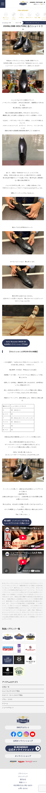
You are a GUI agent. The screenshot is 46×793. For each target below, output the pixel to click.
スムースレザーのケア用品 (11, 691)
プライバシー (23, 773)
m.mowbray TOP (6, 22)
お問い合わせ (23, 788)
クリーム (5, 703)
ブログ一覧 (18, 22)
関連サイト (23, 782)
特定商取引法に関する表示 (23, 785)
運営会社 (23, 779)
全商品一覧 (5, 687)
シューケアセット (8, 707)
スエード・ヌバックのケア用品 (12, 695)
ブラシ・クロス (7, 699)
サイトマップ (23, 776)
